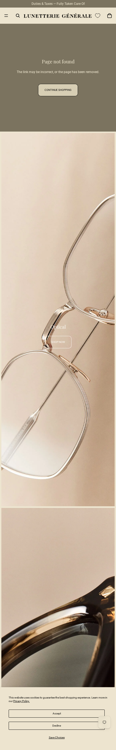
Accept (57, 713)
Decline (56, 725)
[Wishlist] (97, 15)
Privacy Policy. (21, 701)
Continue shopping (58, 89)
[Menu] (6, 15)
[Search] (18, 16)
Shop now (58, 341)
